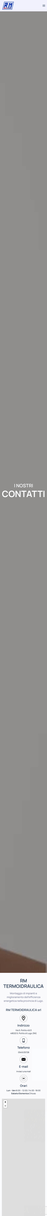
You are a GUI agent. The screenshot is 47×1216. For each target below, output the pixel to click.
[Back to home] (8, 5)
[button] (44, 5)
